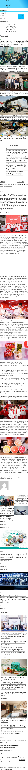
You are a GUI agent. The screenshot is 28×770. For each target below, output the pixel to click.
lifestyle (20, 181)
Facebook (8, 0)
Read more (3, 566)
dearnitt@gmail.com (9, 747)
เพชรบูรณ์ (5, 186)
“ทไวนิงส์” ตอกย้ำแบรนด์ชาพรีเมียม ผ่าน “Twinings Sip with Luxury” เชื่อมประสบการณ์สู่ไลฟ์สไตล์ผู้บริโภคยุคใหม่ (13, 138)
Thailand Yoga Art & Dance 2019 (13, 184)
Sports (5, 184)
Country (2, 182)
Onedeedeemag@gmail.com (12, 745)
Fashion (8, 182)
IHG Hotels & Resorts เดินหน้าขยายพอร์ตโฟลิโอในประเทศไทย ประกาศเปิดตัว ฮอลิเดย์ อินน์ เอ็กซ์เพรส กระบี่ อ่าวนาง (13, 720)
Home (7, 24)
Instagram (8, 4)
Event (1, 191)
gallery (12, 757)
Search (21, 15)
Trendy (8, 26)
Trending (22, 184)
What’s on (8, 29)
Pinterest (8, 7)
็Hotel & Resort (9, 186)
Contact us (9, 31)
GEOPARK (15, 757)
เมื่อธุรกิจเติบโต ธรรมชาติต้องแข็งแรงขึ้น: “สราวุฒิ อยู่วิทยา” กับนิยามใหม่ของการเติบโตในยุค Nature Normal (17, 167)
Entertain (8, 28)
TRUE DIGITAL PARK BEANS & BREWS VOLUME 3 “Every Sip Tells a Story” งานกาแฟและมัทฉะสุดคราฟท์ (13, 693)
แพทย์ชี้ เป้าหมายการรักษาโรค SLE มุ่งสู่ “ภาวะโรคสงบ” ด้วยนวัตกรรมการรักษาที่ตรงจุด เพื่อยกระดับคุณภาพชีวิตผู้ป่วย (13, 643)
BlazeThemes (8, 769)
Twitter (8, 2)
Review (2, 184)
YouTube (8, 5)
